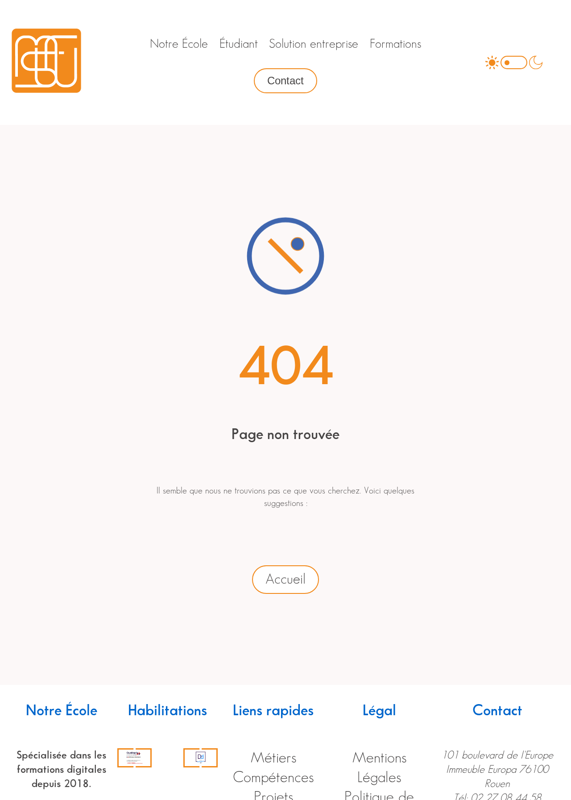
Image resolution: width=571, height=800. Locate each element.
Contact (285, 81)
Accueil (285, 579)
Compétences (273, 778)
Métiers (273, 758)
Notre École (179, 44)
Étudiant (238, 44)
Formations (395, 44)
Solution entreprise (313, 44)
